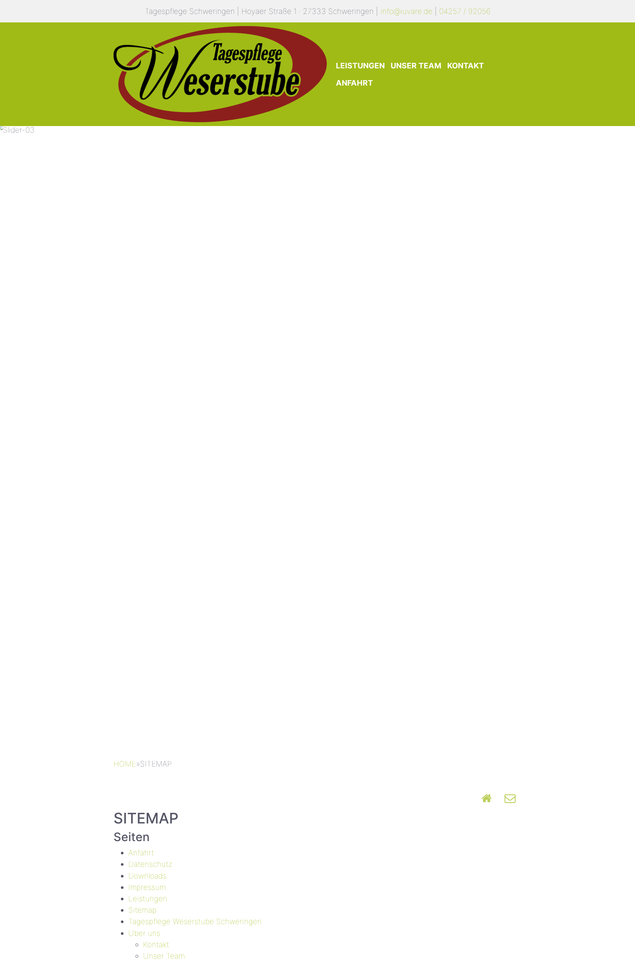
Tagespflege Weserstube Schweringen (195, 921)
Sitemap (142, 910)
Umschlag (510, 798)
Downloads (147, 875)
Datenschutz (150, 864)
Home (487, 798)
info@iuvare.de (406, 11)
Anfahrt (354, 82)
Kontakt (465, 65)
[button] (47, 438)
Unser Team (416, 65)
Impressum (147, 887)
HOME (125, 763)
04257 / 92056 (465, 11)
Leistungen (360, 65)
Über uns (144, 933)
